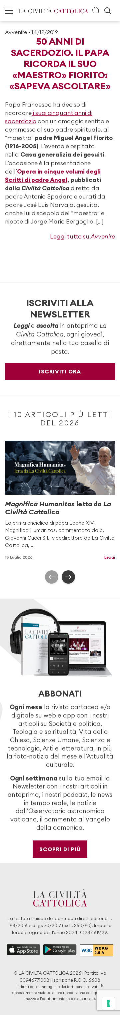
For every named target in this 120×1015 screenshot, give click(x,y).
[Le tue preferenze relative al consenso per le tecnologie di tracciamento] (108, 1003)
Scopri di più (60, 849)
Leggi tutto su (82, 236)
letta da (58, 508)
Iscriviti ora (60, 371)
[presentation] (51, 577)
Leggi (109, 557)
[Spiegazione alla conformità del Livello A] (96, 950)
